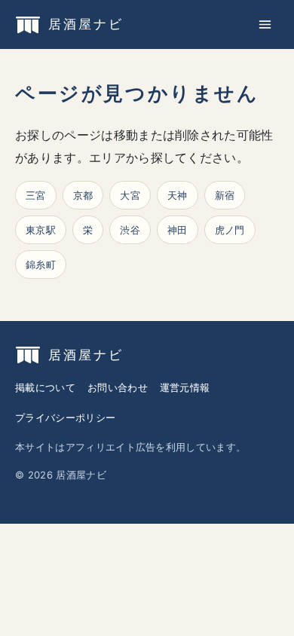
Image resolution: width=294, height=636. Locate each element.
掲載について (45, 387)
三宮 (36, 195)
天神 (177, 195)
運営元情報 (185, 387)
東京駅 (41, 230)
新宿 (225, 195)
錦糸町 (41, 264)
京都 (83, 195)
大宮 (130, 195)
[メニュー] (265, 24)
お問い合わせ (117, 387)
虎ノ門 (230, 230)
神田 (177, 230)
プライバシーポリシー (65, 417)
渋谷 (130, 230)
